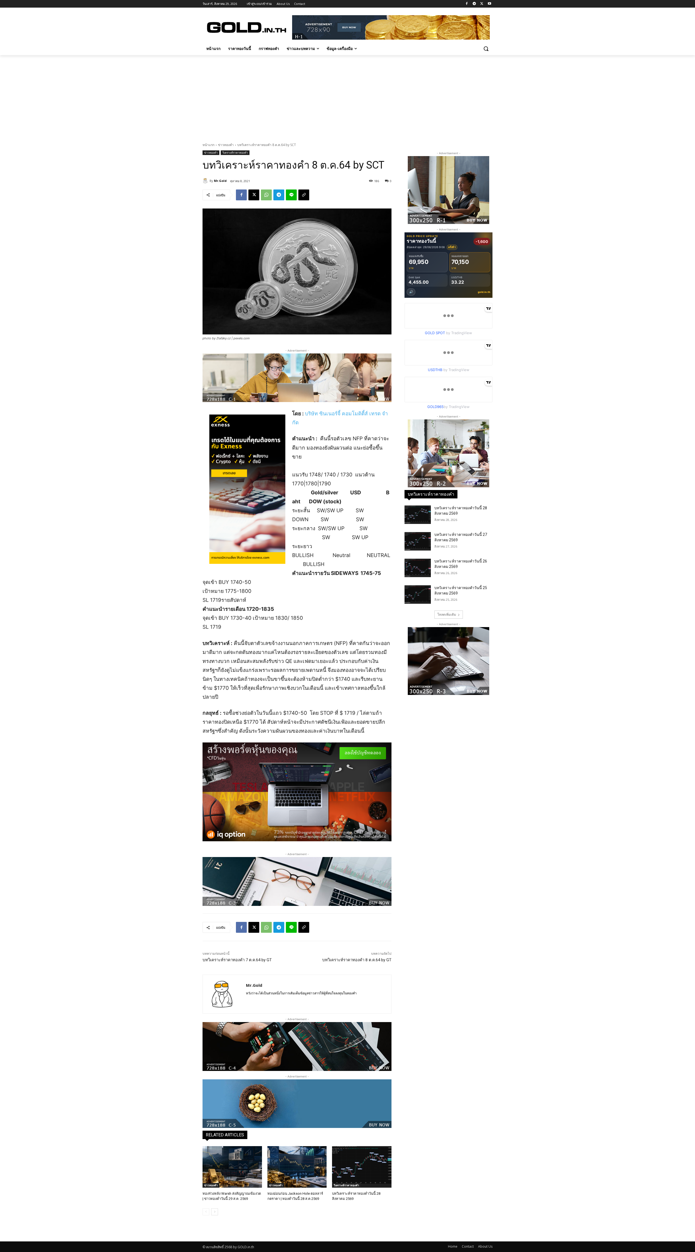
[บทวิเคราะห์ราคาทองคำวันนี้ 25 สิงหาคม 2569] (418, 594)
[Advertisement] (347, 96)
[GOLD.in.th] (246, 27)
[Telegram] (474, 4)
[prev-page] (206, 1211)
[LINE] (291, 194)
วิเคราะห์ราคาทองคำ (235, 152)
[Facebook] (467, 4)
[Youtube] (489, 4)
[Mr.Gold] (206, 181)
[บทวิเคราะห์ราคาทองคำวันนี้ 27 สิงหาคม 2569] (418, 541)
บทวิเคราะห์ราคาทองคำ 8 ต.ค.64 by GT (356, 959)
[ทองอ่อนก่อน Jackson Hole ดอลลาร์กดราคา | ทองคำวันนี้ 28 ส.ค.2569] (297, 1167)
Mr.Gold (220, 181)
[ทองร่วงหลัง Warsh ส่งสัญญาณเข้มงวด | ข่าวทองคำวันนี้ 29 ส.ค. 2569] (232, 1167)
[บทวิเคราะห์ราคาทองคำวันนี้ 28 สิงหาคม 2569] (361, 1167)
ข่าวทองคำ (226, 145)
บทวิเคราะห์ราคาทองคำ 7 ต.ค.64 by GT (237, 959)
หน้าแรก (208, 145)
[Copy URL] (303, 194)
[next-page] (214, 1211)
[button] (485, 48)
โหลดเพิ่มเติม (446, 614)
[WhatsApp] (266, 194)
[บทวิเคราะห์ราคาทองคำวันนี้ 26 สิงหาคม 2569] (418, 568)
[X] (482, 4)
